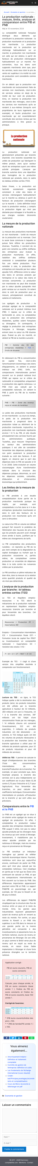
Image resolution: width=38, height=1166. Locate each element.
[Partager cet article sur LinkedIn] (18, 1038)
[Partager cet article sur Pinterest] (25, 1038)
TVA (29, 348)
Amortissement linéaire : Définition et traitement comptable (17, 1059)
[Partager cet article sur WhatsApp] (31, 1038)
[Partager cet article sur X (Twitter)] (12, 1038)
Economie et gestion (18, 12)
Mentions (22, 1163)
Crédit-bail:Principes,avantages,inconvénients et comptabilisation (21, 1078)
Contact (30, 1163)
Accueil (6, 12)
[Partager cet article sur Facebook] (6, 1038)
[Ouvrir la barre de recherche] (32, 3)
